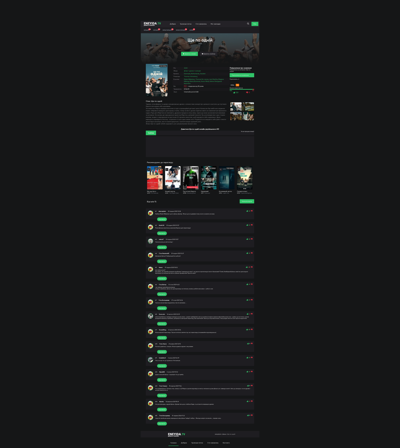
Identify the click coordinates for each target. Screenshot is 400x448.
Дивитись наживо (190, 54)
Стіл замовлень (201, 24)
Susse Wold (205, 81)
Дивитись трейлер (209, 54)
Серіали (156, 30)
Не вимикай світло (225, 191)
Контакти (226, 443)
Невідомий (204, 191)
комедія (198, 71)
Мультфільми (168, 30)
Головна (173, 443)
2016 (220, 193)
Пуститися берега (189, 191)
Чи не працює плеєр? (247, 131)
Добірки (173, 24)
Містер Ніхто (151, 191)
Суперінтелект (242, 191)
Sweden (203, 74)
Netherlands (195, 74)
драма (191, 71)
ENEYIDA (152, 24)
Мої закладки (215, 24)
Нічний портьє (170, 191)
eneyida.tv (218, 434)
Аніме (192, 30)
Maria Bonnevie (195, 81)
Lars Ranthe (213, 79)
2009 (148, 193)
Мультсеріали (181, 30)
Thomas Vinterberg (190, 76)
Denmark (187, 74)
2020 (186, 68)
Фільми (147, 30)
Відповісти (162, 219)
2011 (202, 193)
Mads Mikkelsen (189, 79)
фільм (186, 71)
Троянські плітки (185, 24)
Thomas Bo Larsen (202, 79)
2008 (184, 193)
